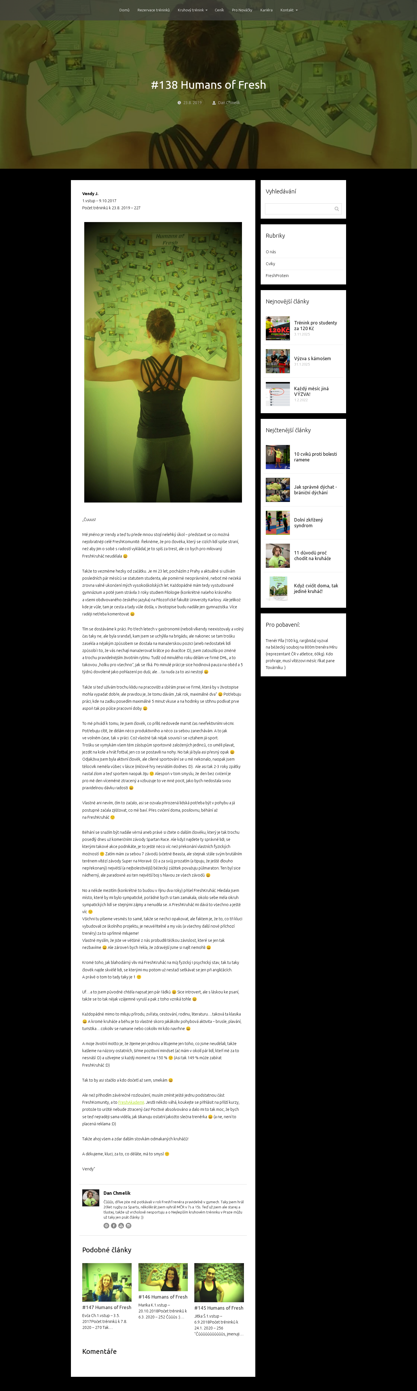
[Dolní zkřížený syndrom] (278, 523)
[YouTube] (121, 1226)
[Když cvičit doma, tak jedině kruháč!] (278, 589)
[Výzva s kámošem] (278, 361)
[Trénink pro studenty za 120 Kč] (278, 328)
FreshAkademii (131, 1102)
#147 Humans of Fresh (106, 1307)
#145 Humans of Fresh (218, 1307)
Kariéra (266, 10)
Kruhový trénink (191, 10)
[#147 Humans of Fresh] (107, 1282)
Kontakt (287, 10)
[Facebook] (114, 1226)
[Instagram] (128, 1226)
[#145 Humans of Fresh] (219, 1283)
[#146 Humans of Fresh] (163, 1277)
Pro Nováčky (242, 10)
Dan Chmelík (229, 102)
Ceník (219, 10)
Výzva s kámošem (312, 358)
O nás (271, 252)
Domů (124, 10)
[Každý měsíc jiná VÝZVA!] (278, 394)
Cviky (270, 263)
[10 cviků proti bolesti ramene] (278, 457)
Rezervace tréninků (154, 10)
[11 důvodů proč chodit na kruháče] (278, 556)
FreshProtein (277, 275)
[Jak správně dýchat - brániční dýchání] (278, 490)
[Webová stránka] (106, 1226)
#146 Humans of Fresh (163, 1296)
